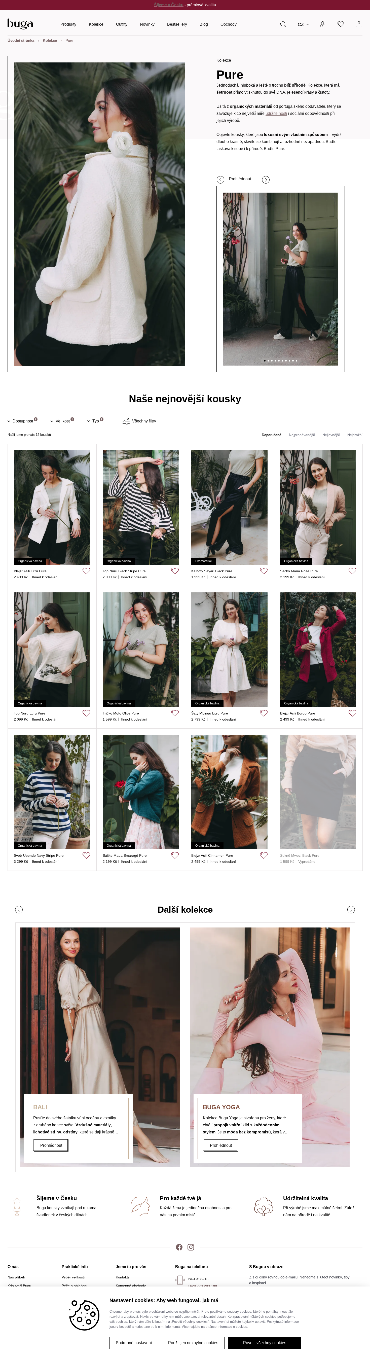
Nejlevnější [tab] (331, 435)
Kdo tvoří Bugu (19, 1286)
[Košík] (359, 24)
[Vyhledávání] (283, 23)
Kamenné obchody (131, 1286)
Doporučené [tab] (271, 435)
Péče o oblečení (74, 1286)
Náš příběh (16, 1277)
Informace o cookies (232, 1327)
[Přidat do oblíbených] (86, 571)
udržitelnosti (276, 113)
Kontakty (123, 1277)
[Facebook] (179, 1247)
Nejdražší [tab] (354, 435)
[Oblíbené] (341, 24)
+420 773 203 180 (202, 1286)
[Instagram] (191, 1247)
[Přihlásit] (322, 24)
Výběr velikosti (73, 1277)
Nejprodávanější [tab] (302, 435)
